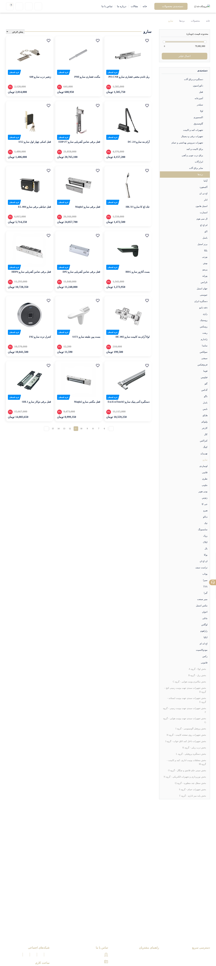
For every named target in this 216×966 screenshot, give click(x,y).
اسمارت (203, 212)
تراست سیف (201, 567)
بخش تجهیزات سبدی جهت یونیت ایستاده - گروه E (186, 700)
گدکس (204, 390)
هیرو (205, 510)
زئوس (204, 498)
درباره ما (205, 954)
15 (53, 429)
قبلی (111, 428)
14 (58, 429)
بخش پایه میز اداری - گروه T (192, 796)
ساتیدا (204, 345)
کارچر (204, 428)
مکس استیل (201, 605)
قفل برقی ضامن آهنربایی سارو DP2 (81, 271)
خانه (207, 21)
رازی (205, 314)
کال (205, 434)
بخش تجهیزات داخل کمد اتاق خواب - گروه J (185, 741)
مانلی (204, 618)
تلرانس (204, 282)
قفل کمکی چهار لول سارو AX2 (34, 141)
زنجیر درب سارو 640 (40, 76)
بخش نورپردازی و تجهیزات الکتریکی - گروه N (185, 777)
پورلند (204, 276)
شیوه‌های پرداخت (150, 954)
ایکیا (205, 637)
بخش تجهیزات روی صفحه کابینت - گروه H (186, 735)
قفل (201, 92)
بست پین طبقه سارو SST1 (86, 336)
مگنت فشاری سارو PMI (87, 76)
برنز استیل (202, 244)
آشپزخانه (199, 98)
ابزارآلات (199, 162)
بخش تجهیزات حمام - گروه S (192, 789)
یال (206, 548)
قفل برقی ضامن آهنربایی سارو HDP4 (31, 271)
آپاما (205, 181)
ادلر (205, 200)
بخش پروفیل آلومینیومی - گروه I (191, 728)
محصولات (195, 21)
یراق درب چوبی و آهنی (192, 155)
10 (81, 429)
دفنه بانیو (203, 307)
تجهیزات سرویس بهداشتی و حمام (187, 143)
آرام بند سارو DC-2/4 (139, 141)
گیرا (205, 593)
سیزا (205, 580)
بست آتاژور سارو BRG (138, 271)
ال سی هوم (202, 219)
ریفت (204, 333)
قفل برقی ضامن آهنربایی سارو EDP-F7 (79, 141)
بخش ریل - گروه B (197, 675)
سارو (170, 21)
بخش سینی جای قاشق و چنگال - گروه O (187, 770)
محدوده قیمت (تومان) (197, 34)
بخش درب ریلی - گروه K (194, 747)
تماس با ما (204, 960)
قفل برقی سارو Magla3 (87, 206)
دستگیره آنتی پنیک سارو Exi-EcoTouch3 (129, 401)
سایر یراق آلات (196, 168)
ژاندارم (204, 339)
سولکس (203, 352)
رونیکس (203, 326)
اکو (206, 231)
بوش (205, 263)
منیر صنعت (202, 599)
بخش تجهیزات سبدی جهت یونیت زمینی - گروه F (184, 710)
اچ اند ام (203, 643)
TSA (205, 586)
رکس (204, 656)
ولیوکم (204, 422)
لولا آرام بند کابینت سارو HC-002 (133, 336)
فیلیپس (204, 377)
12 (70, 429)
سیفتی (204, 358)
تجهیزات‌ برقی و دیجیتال (192, 136)
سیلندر (200, 105)
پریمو (205, 269)
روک (205, 536)
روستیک (203, 320)
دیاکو (205, 517)
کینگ (205, 447)
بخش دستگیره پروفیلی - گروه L (191, 754)
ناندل (205, 403)
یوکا (205, 555)
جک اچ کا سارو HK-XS (138, 206)
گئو (206, 384)
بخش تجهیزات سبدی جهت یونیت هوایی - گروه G (184, 720)
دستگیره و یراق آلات (193, 79)
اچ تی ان (203, 193)
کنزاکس (203, 441)
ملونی (204, 485)
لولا (201, 111)
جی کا (204, 504)
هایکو (205, 415)
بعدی (46, 428)
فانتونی (204, 662)
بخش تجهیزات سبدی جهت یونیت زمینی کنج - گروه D (185, 690)
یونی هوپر (202, 491)
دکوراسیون (198, 85)
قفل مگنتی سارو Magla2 (87, 401)
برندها (182, 21)
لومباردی (203, 466)
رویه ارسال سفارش (148, 960)
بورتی (204, 257)
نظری (204, 479)
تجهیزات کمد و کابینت (193, 130)
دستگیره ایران (200, 301)
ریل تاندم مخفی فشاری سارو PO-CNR (129, 76)
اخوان (204, 612)
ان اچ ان (203, 561)
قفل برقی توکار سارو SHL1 (36, 401)
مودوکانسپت (201, 650)
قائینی (204, 472)
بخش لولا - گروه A (197, 669)
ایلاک (205, 542)
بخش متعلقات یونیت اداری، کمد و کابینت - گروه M (186, 762)
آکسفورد (203, 187)
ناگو (205, 396)
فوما (205, 371)
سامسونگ (202, 529)
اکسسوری (198, 117)
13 (64, 429)
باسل (205, 238)
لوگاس (204, 624)
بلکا (205, 250)
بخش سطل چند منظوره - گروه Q (190, 783)
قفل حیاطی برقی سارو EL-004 (34, 206)
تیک (205, 523)
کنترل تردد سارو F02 (40, 336)
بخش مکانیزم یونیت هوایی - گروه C (189, 682)
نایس (205, 409)
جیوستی (203, 295)
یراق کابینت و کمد (194, 149)
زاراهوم (203, 631)
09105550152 (96, 961)
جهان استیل (202, 288)
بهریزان (204, 453)
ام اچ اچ (203, 225)
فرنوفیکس (202, 364)
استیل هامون (201, 206)
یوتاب (204, 574)
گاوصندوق (198, 124)
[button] (147, 40)
